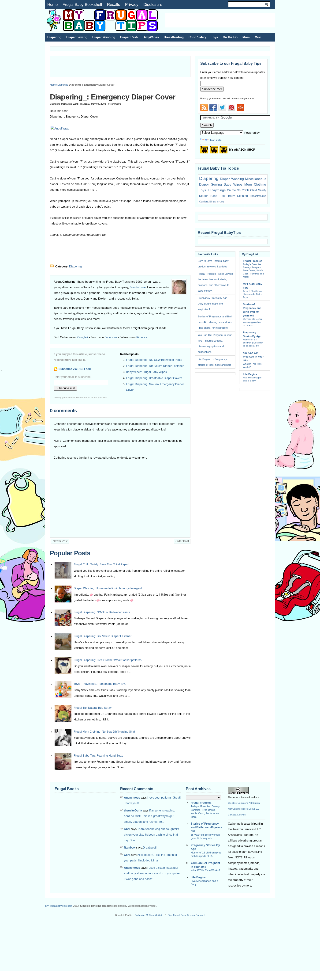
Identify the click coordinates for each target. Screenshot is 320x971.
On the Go (230, 37)
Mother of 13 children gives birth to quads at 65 (253, 342)
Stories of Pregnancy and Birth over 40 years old (206, 827)
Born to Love (138, 287)
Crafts (245, 190)
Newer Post (60, 541)
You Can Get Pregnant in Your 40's (253, 356)
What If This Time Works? (205, 870)
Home (52, 4)
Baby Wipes (233, 184)
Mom (246, 37)
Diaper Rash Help (212, 196)
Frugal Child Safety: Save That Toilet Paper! (101, 564)
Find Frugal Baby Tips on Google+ (186, 915)
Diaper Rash (129, 37)
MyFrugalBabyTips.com (58, 905)
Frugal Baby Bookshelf (82, 4)
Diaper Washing (103, 37)
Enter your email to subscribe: (72, 377)
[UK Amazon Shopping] (223, 151)
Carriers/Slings (207, 201)
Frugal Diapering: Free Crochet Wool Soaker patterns (107, 660)
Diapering (54, 37)
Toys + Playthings (212, 190)
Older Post (182, 541)
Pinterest (142, 337)
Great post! (149, 847)
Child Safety (197, 37)
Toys (214, 37)
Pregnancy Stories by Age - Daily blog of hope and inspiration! (213, 304)
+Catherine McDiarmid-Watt (148, 915)
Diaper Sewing (76, 37)
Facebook (110, 337)
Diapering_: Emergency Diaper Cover (112, 97)
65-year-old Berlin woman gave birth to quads (252, 322)
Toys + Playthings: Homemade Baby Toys (100, 683)
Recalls (113, 4)
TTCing (220, 201)
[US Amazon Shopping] (204, 151)
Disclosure (152, 4)
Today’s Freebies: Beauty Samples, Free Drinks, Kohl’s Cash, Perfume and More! (253, 270)
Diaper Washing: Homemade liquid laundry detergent (108, 588)
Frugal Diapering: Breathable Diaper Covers (154, 378)
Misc (258, 37)
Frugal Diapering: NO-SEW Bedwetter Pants (154, 360)
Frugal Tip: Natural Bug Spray (93, 707)
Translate (216, 140)
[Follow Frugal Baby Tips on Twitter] (222, 107)
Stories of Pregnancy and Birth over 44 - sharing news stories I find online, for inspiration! (215, 322)
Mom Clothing (255, 184)
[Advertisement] (220, 20)
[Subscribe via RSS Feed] (204, 107)
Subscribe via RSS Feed (75, 369)
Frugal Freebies (252, 260)
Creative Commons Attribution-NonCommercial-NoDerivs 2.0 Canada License (244, 809)
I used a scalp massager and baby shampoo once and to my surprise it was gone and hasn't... (152, 873)
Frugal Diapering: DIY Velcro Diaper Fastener (155, 366)
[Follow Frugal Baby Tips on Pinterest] (231, 109)
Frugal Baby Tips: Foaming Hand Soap (98, 755)
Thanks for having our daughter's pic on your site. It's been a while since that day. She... (151, 834)
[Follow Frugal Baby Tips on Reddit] (240, 109)
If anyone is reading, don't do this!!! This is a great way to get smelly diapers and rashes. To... (149, 816)
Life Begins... (251, 374)
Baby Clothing (238, 196)
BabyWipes (151, 37)
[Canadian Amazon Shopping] (214, 151)
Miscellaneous (255, 179)
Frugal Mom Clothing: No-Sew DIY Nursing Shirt (104, 731)
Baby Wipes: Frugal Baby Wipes (146, 372)
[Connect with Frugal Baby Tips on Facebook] (213, 107)
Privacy (131, 4)
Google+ (82, 337)
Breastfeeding (174, 37)
